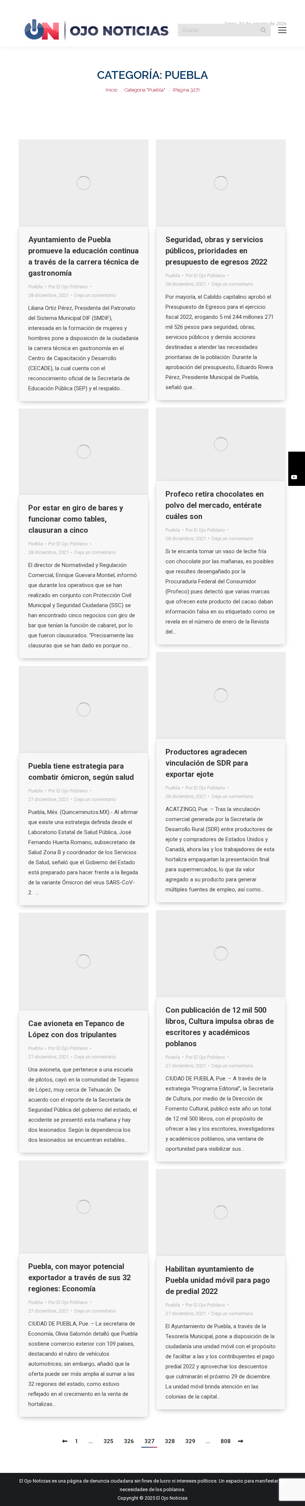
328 (170, 1441)
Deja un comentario (95, 295)
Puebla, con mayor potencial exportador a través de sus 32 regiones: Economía (79, 1277)
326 (129, 1441)
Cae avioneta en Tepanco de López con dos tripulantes (76, 1029)
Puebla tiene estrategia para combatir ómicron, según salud (81, 772)
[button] (296, 460)
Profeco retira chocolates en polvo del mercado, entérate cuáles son (215, 505)
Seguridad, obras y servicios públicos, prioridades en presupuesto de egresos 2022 (216, 250)
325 (108, 1441)
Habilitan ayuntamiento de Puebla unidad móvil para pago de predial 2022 (218, 1280)
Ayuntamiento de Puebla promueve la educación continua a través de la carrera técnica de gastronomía (83, 256)
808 (226, 1441)
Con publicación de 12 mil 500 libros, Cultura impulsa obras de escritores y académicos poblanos (220, 1027)
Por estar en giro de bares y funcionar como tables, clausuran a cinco (75, 519)
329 (190, 1441)
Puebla (35, 286)
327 (149, 1441)
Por (68, 286)
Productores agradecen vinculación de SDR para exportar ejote (207, 763)
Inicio (111, 90)
